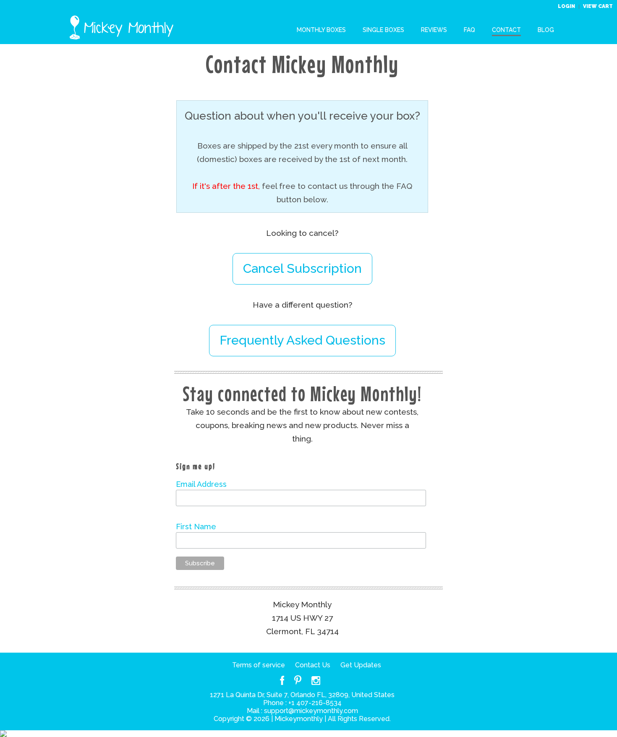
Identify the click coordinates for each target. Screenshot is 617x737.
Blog (546, 29)
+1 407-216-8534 (315, 703)
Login (567, 6)
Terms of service (258, 665)
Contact (506, 29)
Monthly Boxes (321, 29)
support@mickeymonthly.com (311, 711)
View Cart (598, 6)
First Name (196, 526)
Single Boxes (383, 29)
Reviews (434, 29)
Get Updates (360, 665)
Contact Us (312, 665)
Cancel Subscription (302, 268)
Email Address (201, 484)
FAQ (469, 29)
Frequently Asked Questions (302, 340)
